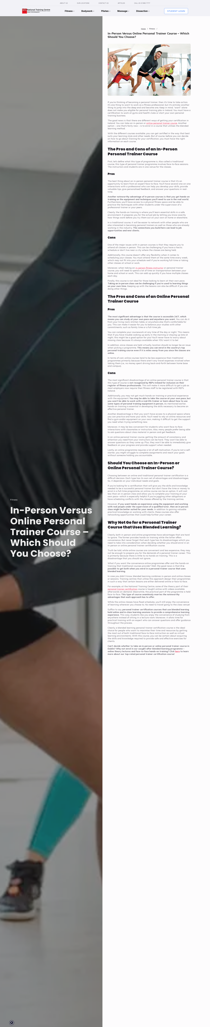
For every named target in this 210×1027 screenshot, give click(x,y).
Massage (122, 11)
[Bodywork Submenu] (93, 11)
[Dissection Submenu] (149, 11)
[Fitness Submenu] (73, 11)
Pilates (105, 11)
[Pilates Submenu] (109, 11)
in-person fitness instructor (149, 267)
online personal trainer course (161, 123)
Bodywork (86, 11)
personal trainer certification (122, 589)
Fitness (69, 11)
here (177, 651)
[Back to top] (204, 1021)
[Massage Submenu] (128, 11)
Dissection (142, 11)
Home (143, 29)
